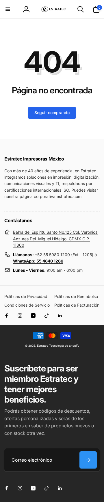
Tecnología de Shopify (64, 345)
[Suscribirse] (88, 460)
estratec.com (69, 196)
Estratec (42, 345)
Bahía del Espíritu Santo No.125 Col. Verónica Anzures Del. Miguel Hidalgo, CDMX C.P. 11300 (55, 239)
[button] (7, 9)
